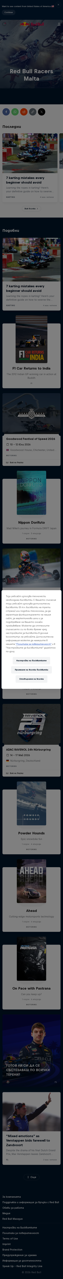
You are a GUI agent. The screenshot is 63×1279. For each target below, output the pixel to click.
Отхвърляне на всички (31, 679)
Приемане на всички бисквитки (31, 670)
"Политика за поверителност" (34, 644)
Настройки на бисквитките (31, 660)
